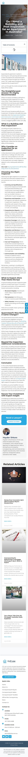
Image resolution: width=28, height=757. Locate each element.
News (3, 700)
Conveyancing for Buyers (9, 689)
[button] (24, 44)
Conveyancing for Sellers (9, 692)
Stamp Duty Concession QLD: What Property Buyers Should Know (14, 501)
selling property (8, 15)
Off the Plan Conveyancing (10, 697)
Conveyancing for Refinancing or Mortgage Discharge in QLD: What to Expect (13, 560)
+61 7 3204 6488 (9, 721)
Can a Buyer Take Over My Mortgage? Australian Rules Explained (13, 617)
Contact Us (5, 702)
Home (3, 14)
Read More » (8, 521)
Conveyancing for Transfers (10, 694)
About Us (5, 687)
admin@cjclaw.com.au (11, 733)
